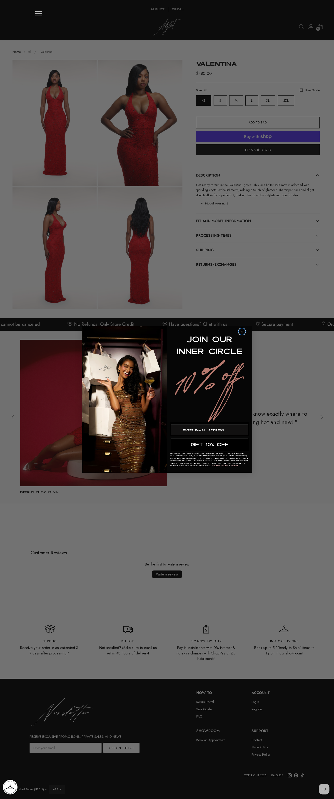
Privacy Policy (220, 466)
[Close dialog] (242, 331)
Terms (234, 466)
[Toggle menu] (38, 13)
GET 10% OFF (210, 444)
